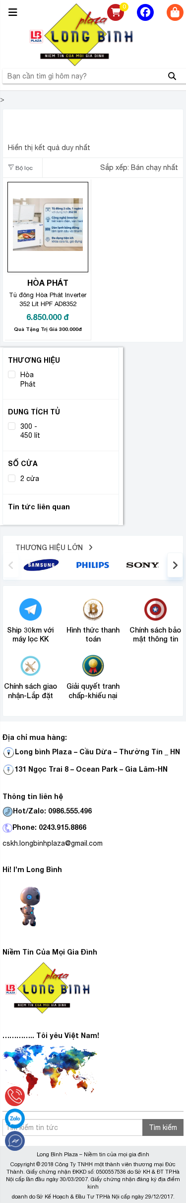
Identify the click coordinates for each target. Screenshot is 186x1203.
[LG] (93, 564)
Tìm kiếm (163, 1127)
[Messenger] (15, 1141)
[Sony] (144, 564)
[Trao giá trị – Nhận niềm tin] (93, 35)
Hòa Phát (28, 379)
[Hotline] (15, 1096)
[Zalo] (15, 1118)
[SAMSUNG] (41, 564)
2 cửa (29, 478)
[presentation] (11, 565)
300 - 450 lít (30, 430)
